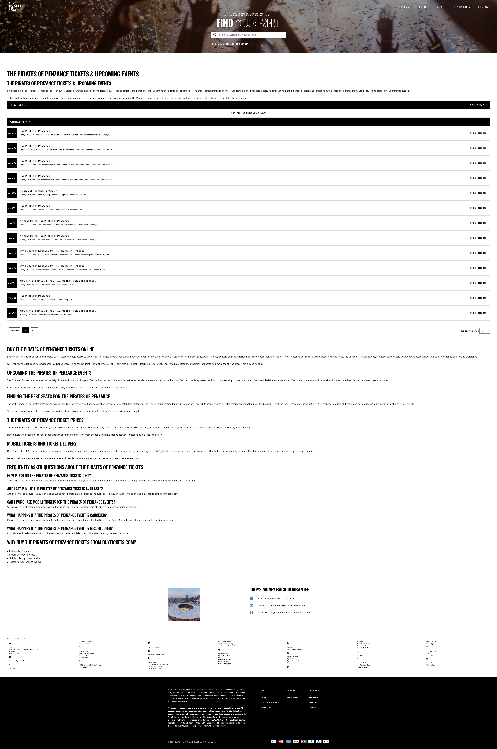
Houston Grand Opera (156, 655)
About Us (313, 703)
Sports (440, 7)
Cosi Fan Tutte (84, 644)
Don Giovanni (83, 658)
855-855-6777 (405, 7)
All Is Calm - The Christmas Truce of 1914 (23, 649)
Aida (10, 647)
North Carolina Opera (295, 649)
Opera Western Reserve (295, 661)
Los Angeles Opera (154, 668)
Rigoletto (360, 656)
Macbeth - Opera (223, 653)
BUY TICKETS (479, 133)
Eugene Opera (84, 667)
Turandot (429, 656)
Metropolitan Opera (225, 664)
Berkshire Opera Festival (17, 661)
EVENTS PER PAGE (470, 331)
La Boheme (152, 662)
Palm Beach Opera (363, 644)
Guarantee (266, 707)
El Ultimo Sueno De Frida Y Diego (90, 665)
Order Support (292, 698)
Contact (312, 707)
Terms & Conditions (194, 742)
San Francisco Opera (364, 665)
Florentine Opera (154, 647)
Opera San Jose (292, 659)
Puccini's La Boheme (364, 648)
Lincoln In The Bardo (155, 666)
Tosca (428, 653)
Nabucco (290, 647)
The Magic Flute (431, 651)
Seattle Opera (431, 642)
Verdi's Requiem (432, 663)
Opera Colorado (293, 657)
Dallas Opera (83, 651)
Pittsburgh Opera (363, 646)
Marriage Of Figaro (224, 660)
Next (34, 330)
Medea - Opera (223, 662)
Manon (220, 658)
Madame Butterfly (224, 656)
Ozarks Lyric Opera (294, 663)
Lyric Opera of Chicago (226, 644)
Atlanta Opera (14, 653)
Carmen (12, 668)
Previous (15, 330)
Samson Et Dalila (363, 663)
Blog (264, 698)
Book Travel (484, 7)
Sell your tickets (461, 7)
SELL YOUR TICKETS (270, 703)
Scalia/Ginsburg (362, 667)
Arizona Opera (14, 651)
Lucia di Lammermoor (225, 642)
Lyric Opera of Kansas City (227, 646)
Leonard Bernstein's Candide (158, 664)
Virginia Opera (431, 665)
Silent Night (430, 644)
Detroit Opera (83, 656)
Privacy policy (210, 742)
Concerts (424, 7)
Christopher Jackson (86, 642)
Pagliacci (360, 642)
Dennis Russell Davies (86, 653)
